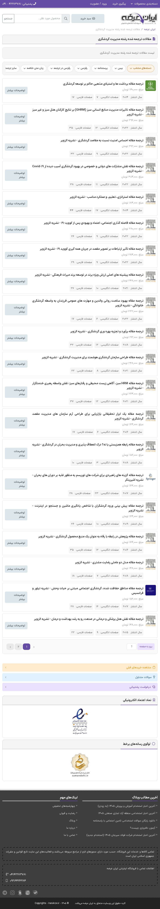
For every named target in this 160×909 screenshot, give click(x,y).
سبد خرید (86, 19)
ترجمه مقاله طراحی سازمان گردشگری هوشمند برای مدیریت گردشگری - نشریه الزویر (92, 357)
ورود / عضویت (98, 4)
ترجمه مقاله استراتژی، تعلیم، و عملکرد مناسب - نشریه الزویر (106, 197)
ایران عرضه (149, 29)
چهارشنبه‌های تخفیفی (63, 806)
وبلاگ (72, 821)
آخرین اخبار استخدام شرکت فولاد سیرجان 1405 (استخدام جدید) (120, 835)
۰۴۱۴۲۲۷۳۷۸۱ (18, 875)
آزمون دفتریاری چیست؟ (142, 828)
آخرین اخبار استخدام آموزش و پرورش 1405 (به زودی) (126, 806)
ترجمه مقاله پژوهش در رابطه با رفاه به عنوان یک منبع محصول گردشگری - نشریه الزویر (90, 536)
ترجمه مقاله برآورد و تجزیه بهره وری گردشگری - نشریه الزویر (106, 331)
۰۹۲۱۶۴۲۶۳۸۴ (18, 881)
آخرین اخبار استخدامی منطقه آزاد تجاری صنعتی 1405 (126, 813)
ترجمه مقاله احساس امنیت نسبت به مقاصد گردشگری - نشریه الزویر (101, 140)
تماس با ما (69, 835)
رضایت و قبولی (67, 813)
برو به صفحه (146, 646)
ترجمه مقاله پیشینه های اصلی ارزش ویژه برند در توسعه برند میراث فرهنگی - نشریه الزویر (89, 275)
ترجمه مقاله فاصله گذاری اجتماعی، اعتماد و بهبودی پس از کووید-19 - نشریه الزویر (93, 223)
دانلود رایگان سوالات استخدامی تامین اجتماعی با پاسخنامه (124, 821)
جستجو (8, 19)
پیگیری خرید (119, 4)
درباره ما (70, 828)
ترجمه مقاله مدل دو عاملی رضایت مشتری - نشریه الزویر (109, 562)
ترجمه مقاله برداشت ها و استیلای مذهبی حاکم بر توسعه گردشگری (103, 84)
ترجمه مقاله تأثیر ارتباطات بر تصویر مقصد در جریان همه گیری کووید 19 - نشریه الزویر (91, 249)
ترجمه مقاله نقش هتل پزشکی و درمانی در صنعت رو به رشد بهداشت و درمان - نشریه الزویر (88, 619)
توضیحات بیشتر (16, 90)
